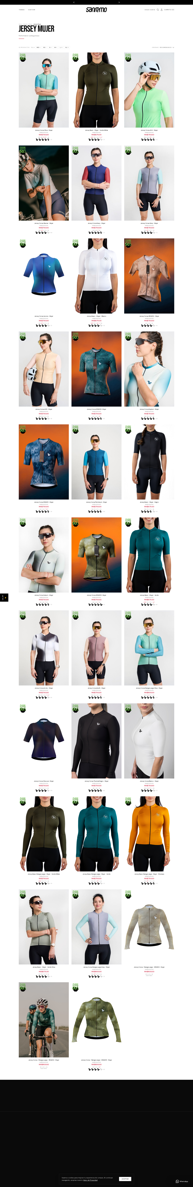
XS (44, 47)
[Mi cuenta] (161, 9)
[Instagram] (94, 1149)
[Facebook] (98, 1149)
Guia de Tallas (142, 1180)
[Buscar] (158, 9)
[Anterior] (74, 2)
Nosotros (49, 1180)
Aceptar (125, 1179)
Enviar (108, 1161)
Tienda (22, 10)
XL (67, 47)
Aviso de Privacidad (90, 1180)
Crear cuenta (150, 10)
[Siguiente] (119, 2)
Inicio (20, 24)
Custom (31, 10)
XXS (38, 47)
